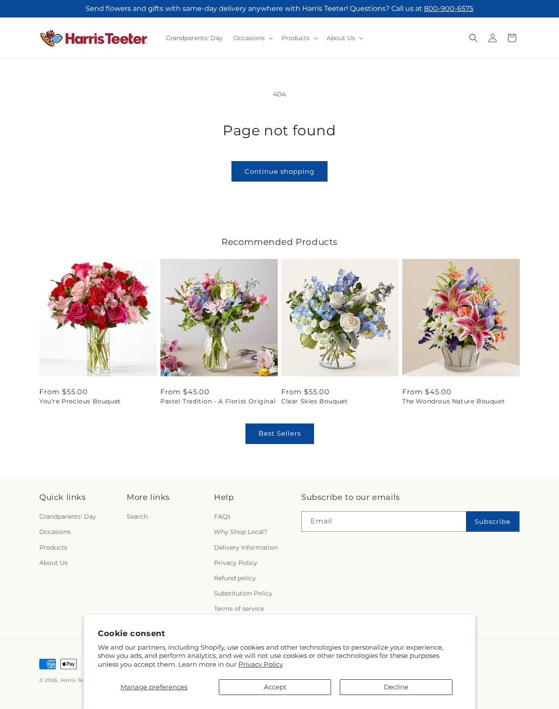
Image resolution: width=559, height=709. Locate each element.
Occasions (55, 532)
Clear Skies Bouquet (314, 401)
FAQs (222, 516)
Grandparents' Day (67, 516)
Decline (396, 687)
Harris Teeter (77, 680)
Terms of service (239, 609)
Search (137, 516)
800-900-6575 (448, 8)
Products (53, 547)
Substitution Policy (243, 593)
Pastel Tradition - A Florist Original (218, 401)
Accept (275, 687)
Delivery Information (246, 547)
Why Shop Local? (240, 532)
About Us (53, 563)
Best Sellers (280, 433)
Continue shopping (279, 171)
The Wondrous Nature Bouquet (453, 401)
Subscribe (493, 521)
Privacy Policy (260, 664)
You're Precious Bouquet (80, 401)
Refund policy (235, 578)
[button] (252, 38)
